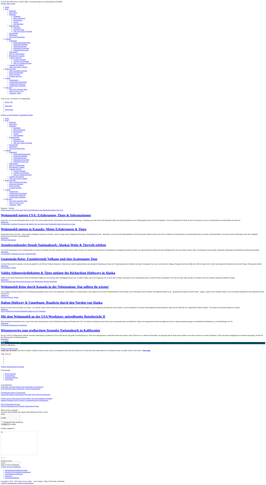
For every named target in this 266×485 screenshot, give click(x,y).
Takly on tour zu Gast (16, 91)
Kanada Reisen (10, 376)
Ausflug (7, 78)
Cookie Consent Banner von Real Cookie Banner (17, 483)
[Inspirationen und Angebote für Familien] (19, 454)
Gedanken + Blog (15, 93)
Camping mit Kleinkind (21, 61)
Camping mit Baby (19, 59)
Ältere (7, 341)
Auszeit (15, 22)
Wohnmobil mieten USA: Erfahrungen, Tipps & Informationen (46, 215)
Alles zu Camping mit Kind (22, 63)
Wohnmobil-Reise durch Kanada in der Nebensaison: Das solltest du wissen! (55, 287)
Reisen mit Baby (14, 74)
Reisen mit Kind (10, 69)
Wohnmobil (13, 41)
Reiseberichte (13, 33)
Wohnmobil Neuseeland (21, 48)
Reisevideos (13, 13)
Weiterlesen (4, 222)
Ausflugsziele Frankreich (17, 86)
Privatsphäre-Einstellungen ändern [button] (16, 470)
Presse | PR (8, 102)
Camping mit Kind (15, 58)
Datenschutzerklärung (12, 478)
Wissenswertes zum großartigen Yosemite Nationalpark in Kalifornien (50, 330)
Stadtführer (17, 16)
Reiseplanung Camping (17, 56)
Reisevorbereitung (19, 18)
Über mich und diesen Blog (18, 89)
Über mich (8, 87)
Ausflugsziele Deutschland (18, 82)
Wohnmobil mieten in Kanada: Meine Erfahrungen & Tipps (43, 229)
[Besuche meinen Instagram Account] (11, 467)
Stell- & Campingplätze (17, 54)
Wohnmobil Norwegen (20, 50)
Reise (7, 9)
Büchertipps (13, 35)
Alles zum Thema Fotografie (22, 31)
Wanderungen (13, 80)
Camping (8, 39)
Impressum (8, 106)
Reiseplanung (17, 20)
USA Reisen (9, 379)
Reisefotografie (14, 26)
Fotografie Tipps (18, 29)
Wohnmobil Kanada (19, 46)
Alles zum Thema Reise (17, 37)
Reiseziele (12, 11)
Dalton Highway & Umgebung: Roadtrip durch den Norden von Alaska (51, 302)
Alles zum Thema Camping (18, 67)
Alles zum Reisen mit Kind (18, 71)
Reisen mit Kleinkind (16, 73)
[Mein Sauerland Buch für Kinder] (12, 367)
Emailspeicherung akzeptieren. (13, 422)
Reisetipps (12, 14)
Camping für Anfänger (16, 65)
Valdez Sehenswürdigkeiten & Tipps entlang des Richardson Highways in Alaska (58, 273)
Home (7, 7)
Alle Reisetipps (18, 24)
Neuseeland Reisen (11, 377)
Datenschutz (9, 110)
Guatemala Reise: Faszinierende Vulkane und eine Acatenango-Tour (49, 259)
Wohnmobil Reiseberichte (21, 43)
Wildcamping (13, 52)
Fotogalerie (17, 28)
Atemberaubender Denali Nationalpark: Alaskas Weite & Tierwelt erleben (53, 245)
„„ (146, 350)
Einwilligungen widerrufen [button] (14, 474)
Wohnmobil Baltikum (20, 44)
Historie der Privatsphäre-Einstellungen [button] (18, 472)
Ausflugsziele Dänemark (17, 84)
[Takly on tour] (9, 349)
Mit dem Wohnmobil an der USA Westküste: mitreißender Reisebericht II (53, 316)
